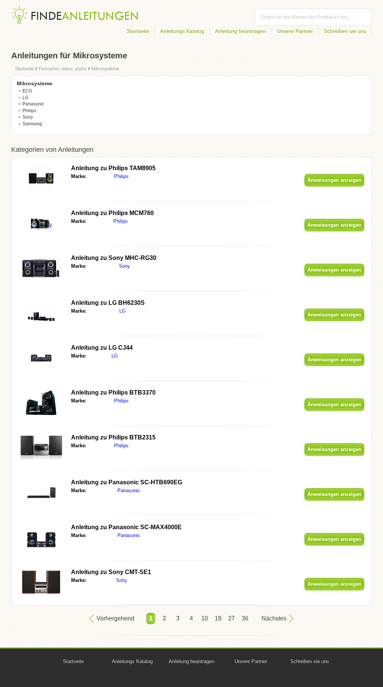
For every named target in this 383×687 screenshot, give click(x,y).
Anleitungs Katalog (182, 31)
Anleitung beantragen (240, 31)
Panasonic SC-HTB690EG (126, 482)
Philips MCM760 (112, 213)
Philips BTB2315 (113, 437)
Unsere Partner (295, 31)
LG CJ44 (102, 347)
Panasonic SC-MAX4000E (126, 527)
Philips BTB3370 (113, 392)
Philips (29, 110)
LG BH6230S (108, 303)
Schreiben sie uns (345, 31)
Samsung (32, 123)
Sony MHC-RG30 (113, 258)
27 (231, 618)
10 (204, 618)
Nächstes (274, 618)
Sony (27, 117)
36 (245, 618)
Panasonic (33, 104)
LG (25, 97)
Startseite (138, 31)
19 (218, 618)
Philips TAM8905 (113, 168)
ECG (27, 90)
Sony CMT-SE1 (111, 572)
